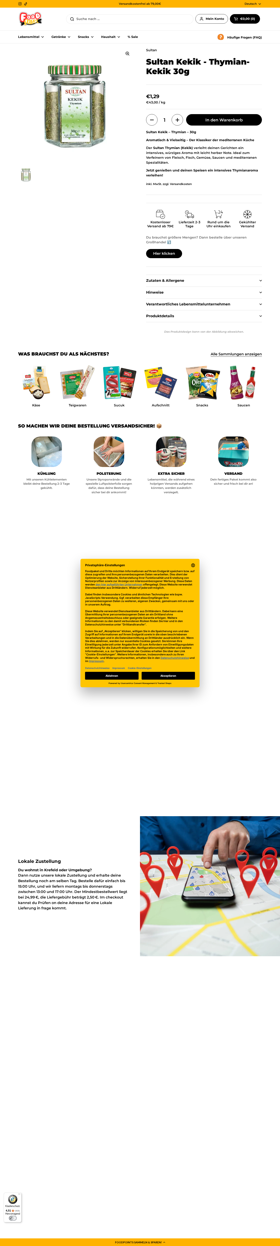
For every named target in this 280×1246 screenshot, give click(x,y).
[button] (140, 1242)
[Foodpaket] (30, 19)
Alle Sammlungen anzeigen (236, 354)
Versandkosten (181, 184)
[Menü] (19, 1195)
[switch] (13, 1218)
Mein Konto (215, 19)
